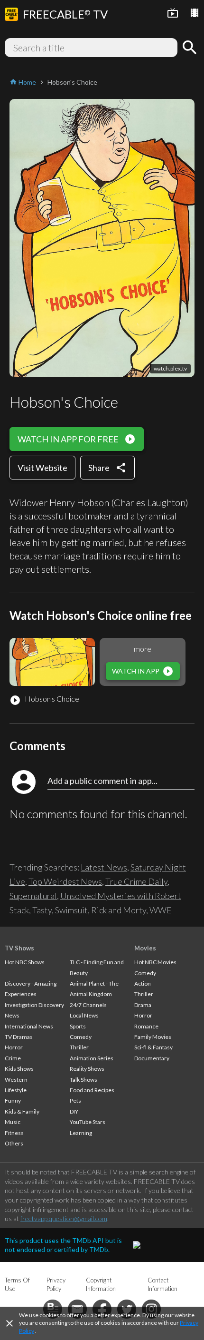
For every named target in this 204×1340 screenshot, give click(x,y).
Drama (142, 1004)
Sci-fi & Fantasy (153, 1047)
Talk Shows (83, 1079)
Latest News (104, 867)
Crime (13, 1058)
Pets (75, 1100)
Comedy (81, 1036)
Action (142, 983)
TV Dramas (19, 1036)
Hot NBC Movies (155, 962)
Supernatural (33, 895)
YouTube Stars (87, 1121)
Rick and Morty (118, 910)
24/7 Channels (88, 1004)
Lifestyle (16, 1090)
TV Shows (19, 948)
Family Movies (152, 1036)
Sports (78, 1026)
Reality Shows (87, 1068)
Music (12, 1121)
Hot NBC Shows (25, 962)
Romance (146, 1026)
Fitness (14, 1132)
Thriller (79, 1047)
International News (29, 1026)
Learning (81, 1132)
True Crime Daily (136, 881)
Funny (13, 1100)
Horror (14, 1047)
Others (14, 1143)
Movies (145, 948)
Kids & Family (22, 1111)
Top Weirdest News (65, 881)
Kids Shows (19, 1068)
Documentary (151, 1058)
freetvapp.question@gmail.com (63, 1218)
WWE (160, 910)
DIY (74, 1111)
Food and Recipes (92, 1090)
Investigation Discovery (34, 1004)
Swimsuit (71, 910)
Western (16, 1079)
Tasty (42, 910)
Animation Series (91, 1058)
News (12, 1015)
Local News (84, 1015)
